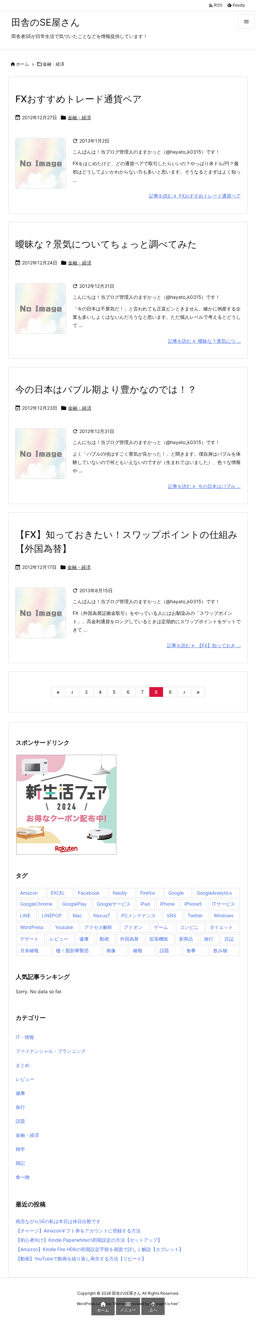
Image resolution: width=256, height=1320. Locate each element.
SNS (171, 915)
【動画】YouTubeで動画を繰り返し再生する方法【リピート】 (81, 1258)
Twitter (195, 915)
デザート (29, 939)
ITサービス (223, 904)
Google (176, 893)
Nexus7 (101, 915)
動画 (104, 939)
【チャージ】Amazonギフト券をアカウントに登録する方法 (78, 1230)
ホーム (22, 64)
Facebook (89, 893)
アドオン (133, 927)
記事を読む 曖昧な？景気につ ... (204, 341)
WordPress (31, 927)
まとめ (23, 1065)
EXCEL (58, 893)
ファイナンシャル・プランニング (51, 1051)
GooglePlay (74, 904)
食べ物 (23, 1177)
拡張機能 (158, 939)
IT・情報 (25, 1037)
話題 (164, 950)
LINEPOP (52, 915)
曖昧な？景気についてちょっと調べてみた (106, 244)
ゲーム (161, 927)
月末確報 (29, 950)
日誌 (229, 939)
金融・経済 (79, 117)
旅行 (208, 939)
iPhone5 (193, 904)
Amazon (29, 893)
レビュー (59, 939)
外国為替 (129, 939)
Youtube (64, 927)
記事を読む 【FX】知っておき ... (204, 645)
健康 (84, 939)
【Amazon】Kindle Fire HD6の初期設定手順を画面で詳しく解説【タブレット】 (100, 1249)
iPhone (167, 904)
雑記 (20, 1163)
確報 (137, 950)
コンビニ (189, 927)
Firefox (147, 893)
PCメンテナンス (138, 915)
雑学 (20, 1149)
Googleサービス (114, 904)
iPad (145, 904)
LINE (25, 915)
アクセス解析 (98, 927)
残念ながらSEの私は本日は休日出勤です (58, 1221)
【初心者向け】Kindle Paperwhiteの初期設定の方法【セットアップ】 (89, 1240)
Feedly (120, 893)
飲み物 (220, 950)
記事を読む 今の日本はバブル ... (204, 486)
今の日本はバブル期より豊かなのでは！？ (106, 389)
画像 (111, 950)
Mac (77, 915)
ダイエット (221, 927)
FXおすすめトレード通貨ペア (78, 99)
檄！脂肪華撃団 (72, 950)
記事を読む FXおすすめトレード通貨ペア (195, 196)
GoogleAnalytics (214, 893)
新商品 (186, 939)
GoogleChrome (36, 904)
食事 (191, 950)
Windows (223, 915)
